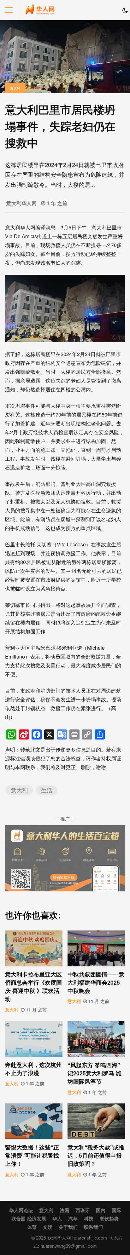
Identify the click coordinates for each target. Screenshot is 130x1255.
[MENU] (9, 10)
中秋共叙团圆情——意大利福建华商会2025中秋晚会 (96, 948)
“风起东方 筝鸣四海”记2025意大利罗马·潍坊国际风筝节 (96, 1039)
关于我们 (68, 1226)
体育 (32, 1226)
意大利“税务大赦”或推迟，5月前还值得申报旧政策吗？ (96, 1121)
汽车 (73, 1218)
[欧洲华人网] (40, 11)
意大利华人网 (21, 203)
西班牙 (82, 1210)
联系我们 (93, 1226)
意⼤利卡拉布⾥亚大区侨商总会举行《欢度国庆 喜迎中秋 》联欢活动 (33, 948)
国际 (116, 1210)
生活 (46, 790)
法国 (64, 1210)
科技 (88, 1218)
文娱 (47, 1226)
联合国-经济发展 (28, 1218)
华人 (57, 1218)
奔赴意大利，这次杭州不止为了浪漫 (33, 1039)
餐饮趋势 (109, 1218)
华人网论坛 (21, 1210)
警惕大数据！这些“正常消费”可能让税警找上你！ (33, 1121)
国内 (100, 1210)
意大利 (15, 88)
